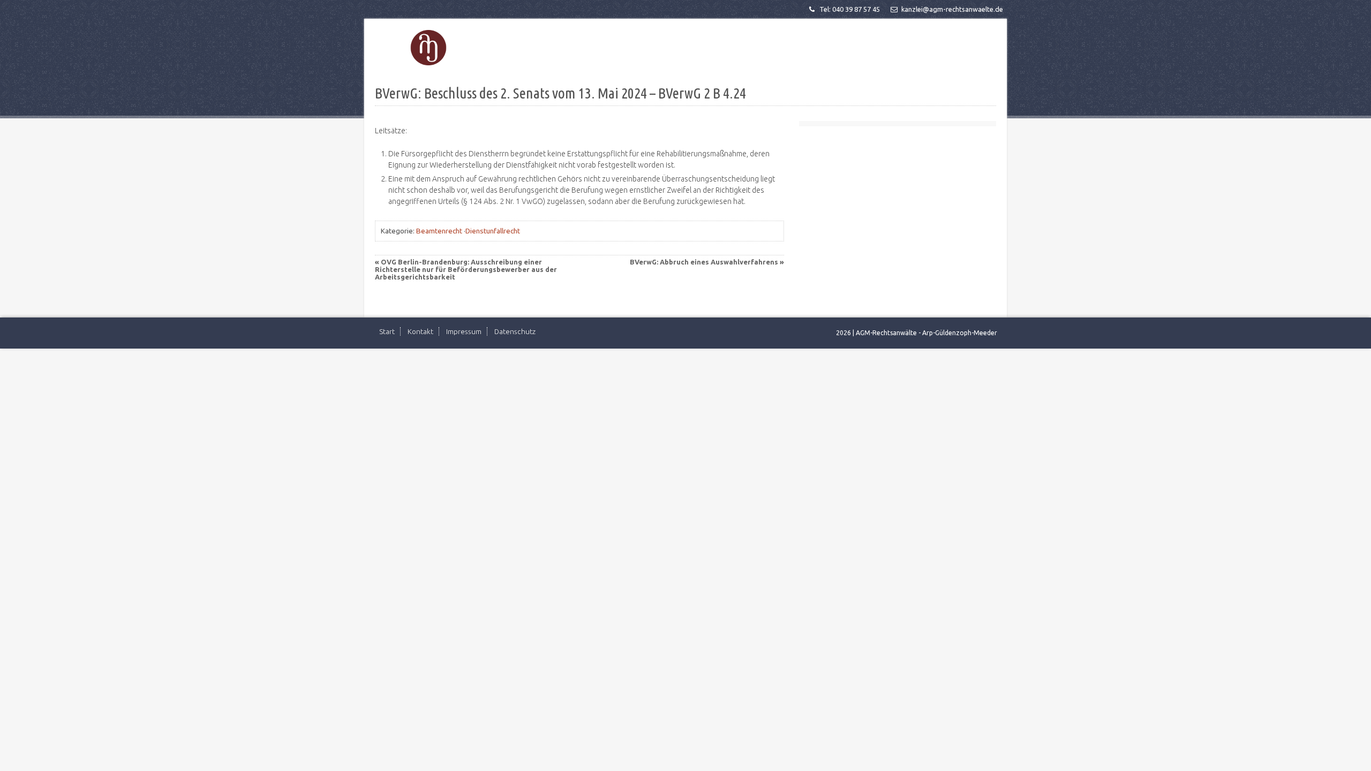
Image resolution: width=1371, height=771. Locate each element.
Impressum (463, 331)
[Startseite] (428, 48)
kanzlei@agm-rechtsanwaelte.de (952, 9)
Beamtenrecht (439, 230)
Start (387, 331)
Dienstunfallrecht (492, 230)
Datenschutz (515, 331)
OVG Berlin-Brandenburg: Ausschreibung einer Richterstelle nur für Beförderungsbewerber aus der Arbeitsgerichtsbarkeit (466, 269)
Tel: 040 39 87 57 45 (849, 9)
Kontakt (420, 331)
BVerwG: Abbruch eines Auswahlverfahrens (704, 262)
